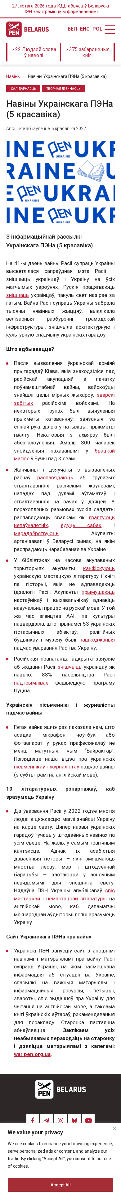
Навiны (13, 76)
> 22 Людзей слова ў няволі (33, 52)
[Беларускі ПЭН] (27, 29)
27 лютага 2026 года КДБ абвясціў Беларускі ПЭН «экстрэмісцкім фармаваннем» (60, 8)
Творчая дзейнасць (63, 88)
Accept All (61, 1184)
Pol (97, 29)
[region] (60, 1160)
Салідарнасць (23, 88)
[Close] (114, 1128)
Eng (84, 29)
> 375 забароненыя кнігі (87, 52)
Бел (72, 29)
